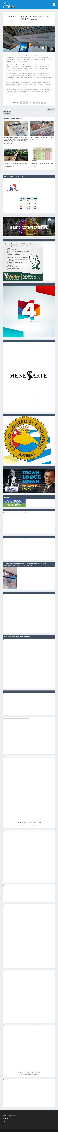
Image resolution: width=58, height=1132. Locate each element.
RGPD (4, 1122)
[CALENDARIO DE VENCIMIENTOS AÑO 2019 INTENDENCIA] (42, 154)
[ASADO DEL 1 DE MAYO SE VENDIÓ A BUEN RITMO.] (42, 128)
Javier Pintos (6, 1118)
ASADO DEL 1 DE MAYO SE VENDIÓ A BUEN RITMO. (41, 138)
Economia (29, 22)
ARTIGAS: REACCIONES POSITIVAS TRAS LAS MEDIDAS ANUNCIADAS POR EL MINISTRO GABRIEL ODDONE (16, 165)
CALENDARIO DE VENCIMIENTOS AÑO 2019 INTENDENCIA (41, 164)
